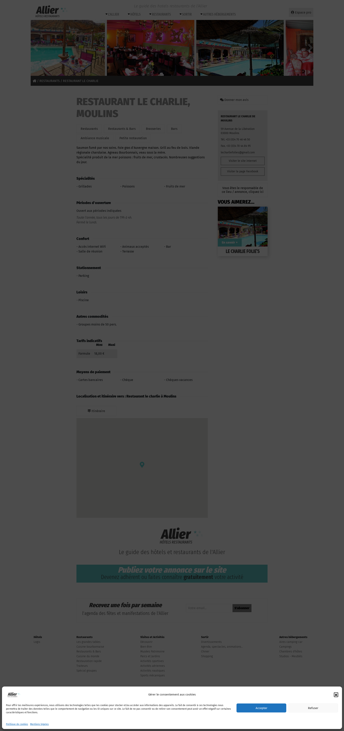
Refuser (313, 708)
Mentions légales (39, 724)
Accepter (261, 708)
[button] (336, 694)
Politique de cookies (17, 724)
